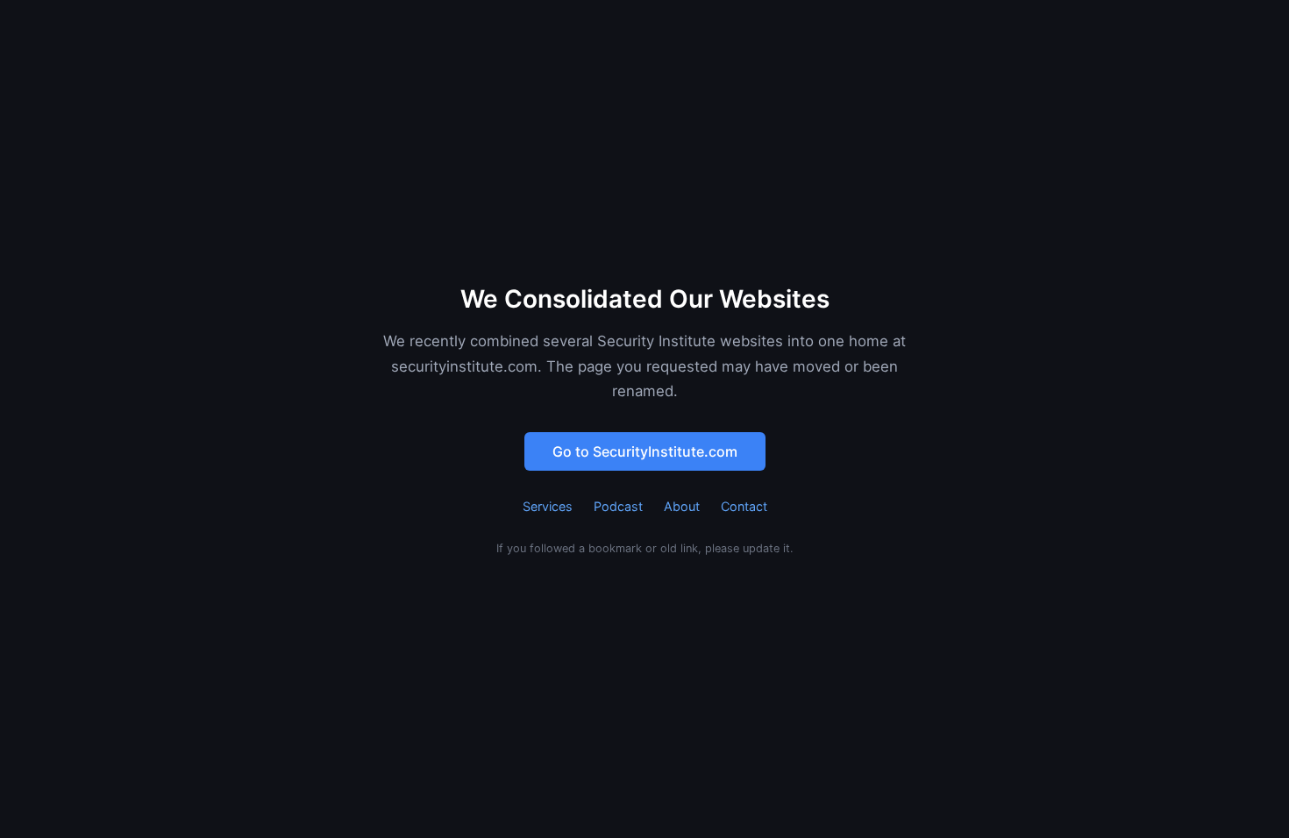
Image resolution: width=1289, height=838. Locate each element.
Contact (744, 506)
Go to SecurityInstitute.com (644, 451)
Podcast (618, 506)
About (682, 506)
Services (548, 506)
